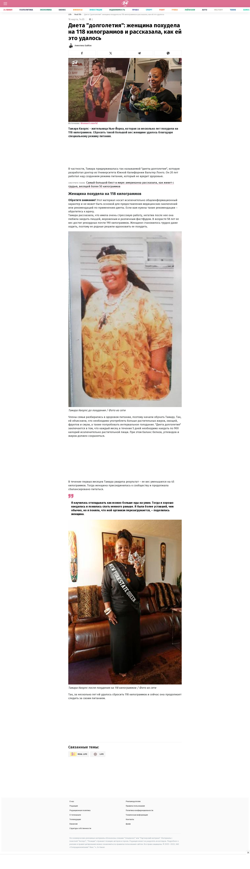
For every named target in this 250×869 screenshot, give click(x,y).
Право (135, 10)
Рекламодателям (133, 801)
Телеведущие (75, 819)
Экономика (46, 10)
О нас (71, 801)
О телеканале (75, 815)
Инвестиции (96, 10)
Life (70, 14)
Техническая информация (137, 815)
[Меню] (5, 3)
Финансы (77, 10)
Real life (78, 14)
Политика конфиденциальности (139, 810)
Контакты (130, 819)
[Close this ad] (248, 852)
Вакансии (73, 824)
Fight (162, 10)
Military (218, 10)
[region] (125, 862)
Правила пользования (135, 806)
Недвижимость (117, 10)
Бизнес (62, 10)
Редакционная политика (79, 810)
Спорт (149, 10)
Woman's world (89, 123)
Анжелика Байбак (83, 45)
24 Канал (7, 10)
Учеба (175, 10)
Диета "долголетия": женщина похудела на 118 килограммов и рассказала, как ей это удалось (124, 14)
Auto (204, 10)
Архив (128, 824)
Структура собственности (80, 828)
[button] (82, 53)
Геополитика (26, 10)
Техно (233, 10)
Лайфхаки (190, 10)
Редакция (73, 806)
